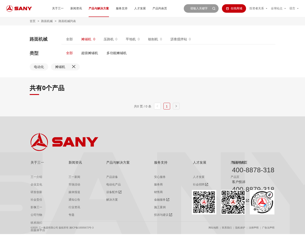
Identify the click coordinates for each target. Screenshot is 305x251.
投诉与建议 (161, 214)
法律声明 (254, 227)
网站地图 (213, 227)
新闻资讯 (76, 8)
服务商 (158, 184)
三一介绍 (36, 177)
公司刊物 (36, 214)
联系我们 (227, 227)
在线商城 (236, 8)
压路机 (109, 39)
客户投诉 (238, 182)
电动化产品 (113, 184)
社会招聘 (199, 184)
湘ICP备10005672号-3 (81, 227)
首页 (33, 21)
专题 (71, 214)
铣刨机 (153, 39)
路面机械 (47, 21)
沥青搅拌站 (178, 39)
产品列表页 (159, 8)
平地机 (131, 39)
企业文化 (36, 184)
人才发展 (140, 8)
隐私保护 (240, 227)
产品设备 (112, 177)
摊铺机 (86, 39)
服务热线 (238, 162)
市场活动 (74, 184)
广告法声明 (268, 227)
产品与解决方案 (99, 8)
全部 (69, 39)
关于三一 (58, 8)
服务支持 (121, 8)
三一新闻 (74, 177)
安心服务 (160, 177)
